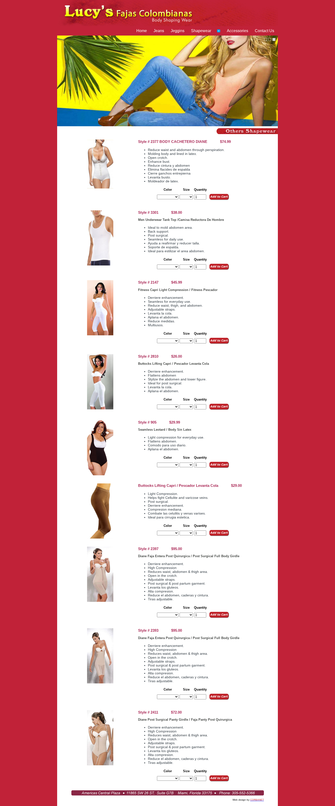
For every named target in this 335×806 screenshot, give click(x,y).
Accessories (237, 31)
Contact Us (264, 31)
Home (141, 31)
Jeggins (177, 31)
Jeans (159, 31)
